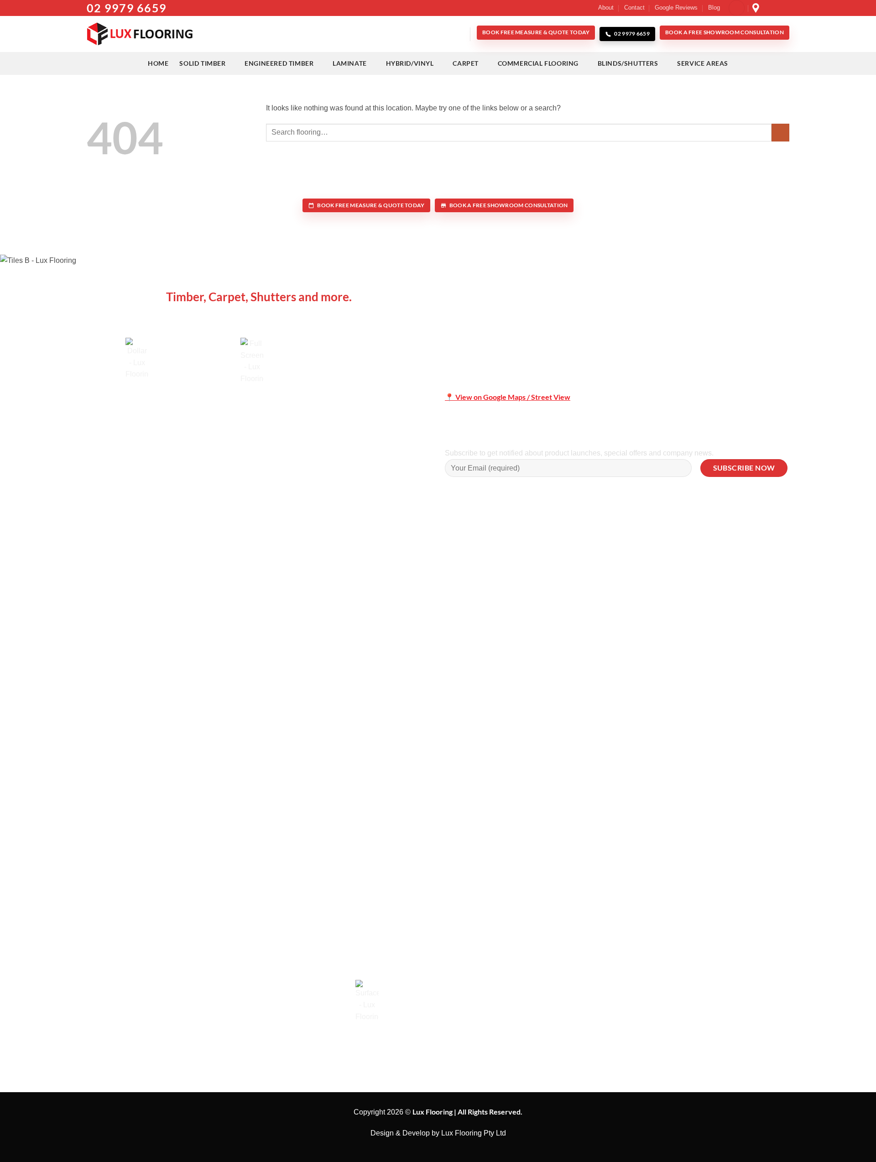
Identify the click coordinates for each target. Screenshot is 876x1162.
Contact (634, 7)
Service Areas (702, 63)
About (606, 7)
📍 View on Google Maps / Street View (507, 397)
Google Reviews (676, 7)
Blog (714, 7)
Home (158, 63)
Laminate (350, 63)
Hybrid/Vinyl (410, 63)
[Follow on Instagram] (776, 8)
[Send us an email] (784, 8)
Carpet (466, 63)
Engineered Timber (279, 63)
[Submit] (780, 132)
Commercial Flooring (538, 63)
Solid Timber (202, 63)
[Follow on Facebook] (767, 8)
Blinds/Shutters (628, 63)
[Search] (458, 34)
